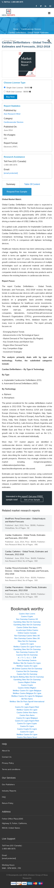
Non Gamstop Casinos (27, 660)
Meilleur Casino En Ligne (27, 666)
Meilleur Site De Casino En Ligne (27, 663)
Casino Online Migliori (27, 688)
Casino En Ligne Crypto (27, 723)
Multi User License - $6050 (17, 92)
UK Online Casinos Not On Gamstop (27, 669)
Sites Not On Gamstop (27, 641)
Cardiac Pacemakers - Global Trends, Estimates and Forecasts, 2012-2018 (26, 588)
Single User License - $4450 (18, 88)
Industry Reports (9, 791)
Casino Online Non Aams (27, 627)
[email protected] (11, 173)
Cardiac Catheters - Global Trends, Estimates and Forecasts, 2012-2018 (26, 553)
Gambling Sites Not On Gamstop (27, 622)
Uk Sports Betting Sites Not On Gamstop (27, 677)
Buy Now (10, 97)
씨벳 (27, 704)
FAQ (4, 797)
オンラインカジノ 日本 (27, 658)
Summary (10, 184)
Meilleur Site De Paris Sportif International (27, 701)
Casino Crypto (27, 616)
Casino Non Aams (27, 715)
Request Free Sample (17, 192)
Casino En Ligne (27, 644)
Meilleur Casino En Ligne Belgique (27, 690)
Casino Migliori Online (27, 682)
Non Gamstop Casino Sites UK (27, 636)
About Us (6, 751)
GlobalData (9, 528)
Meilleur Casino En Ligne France (27, 647)
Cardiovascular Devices (13, 122)
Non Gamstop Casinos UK (27, 619)
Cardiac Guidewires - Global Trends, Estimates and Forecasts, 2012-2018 (25, 536)
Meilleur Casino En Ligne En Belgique (27, 696)
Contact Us (6, 757)
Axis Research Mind (12, 114)
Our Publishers (8, 784)
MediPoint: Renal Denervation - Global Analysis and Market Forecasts (25, 520)
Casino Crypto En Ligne (27, 729)
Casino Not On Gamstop (27, 674)
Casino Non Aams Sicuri (27, 737)
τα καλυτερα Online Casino (27, 630)
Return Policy (7, 803)
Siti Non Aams (27, 699)
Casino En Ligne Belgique (27, 718)
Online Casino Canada (27, 633)
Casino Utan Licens (27, 614)
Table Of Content (32, 184)
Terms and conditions (11, 769)
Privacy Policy (8, 763)
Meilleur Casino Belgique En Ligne (27, 693)
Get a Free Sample (32, 500)
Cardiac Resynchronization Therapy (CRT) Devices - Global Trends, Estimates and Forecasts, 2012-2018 (27, 571)
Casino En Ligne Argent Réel (27, 707)
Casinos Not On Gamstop (27, 655)
